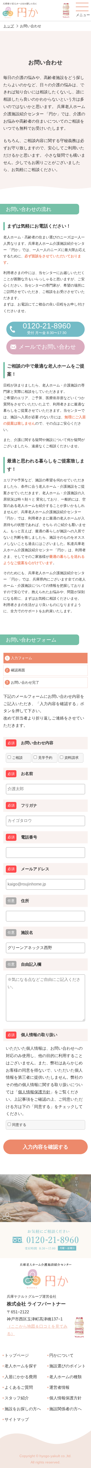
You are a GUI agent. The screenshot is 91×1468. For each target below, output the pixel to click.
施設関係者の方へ (65, 1409)
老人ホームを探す (21, 1366)
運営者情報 (59, 1387)
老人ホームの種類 (65, 1377)
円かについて (61, 1355)
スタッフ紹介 (17, 1398)
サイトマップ (17, 1419)
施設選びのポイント (67, 1366)
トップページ (17, 1355)
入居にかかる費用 (21, 1377)
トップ (8, 26)
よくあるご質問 (19, 1387)
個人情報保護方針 (34, 1092)
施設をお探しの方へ (23, 1409)
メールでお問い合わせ (47, 347)
